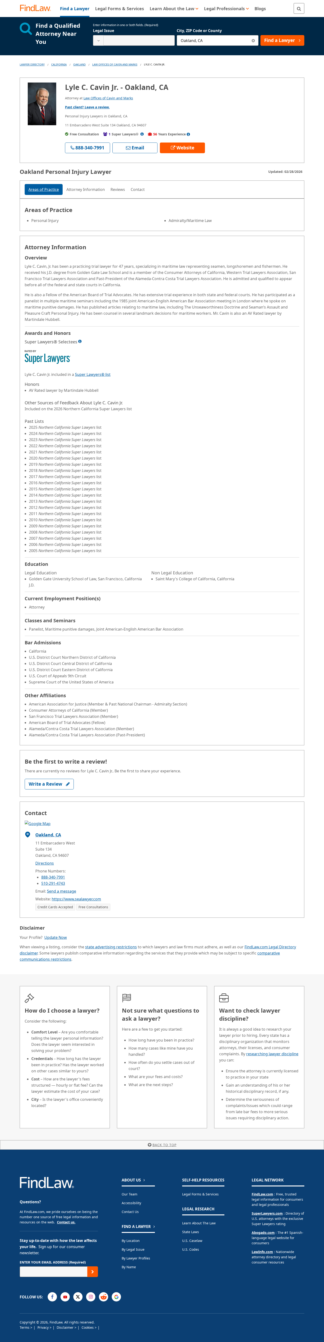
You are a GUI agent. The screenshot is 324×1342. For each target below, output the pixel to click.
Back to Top (164, 1145)
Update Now (55, 937)
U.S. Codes (190, 1249)
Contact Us (130, 1211)
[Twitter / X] (78, 1296)
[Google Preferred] (116, 1296)
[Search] (299, 8)
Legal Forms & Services (200, 1194)
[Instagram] (90, 1296)
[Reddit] (103, 1296)
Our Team (129, 1194)
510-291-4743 (53, 883)
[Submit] (92, 1271)
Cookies (88, 1327)
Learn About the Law (199, 1223)
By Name (129, 1267)
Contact (138, 189)
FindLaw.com (262, 1194)
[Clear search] (253, 40)
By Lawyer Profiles (136, 1258)
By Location (131, 1240)
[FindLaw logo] (37, 8)
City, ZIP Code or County (199, 30)
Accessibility (131, 1203)
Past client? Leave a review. (87, 107)
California (59, 64)
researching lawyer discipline (272, 1053)
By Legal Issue (133, 1249)
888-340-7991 (53, 877)
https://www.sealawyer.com (76, 899)
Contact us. (66, 1222)
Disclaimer (65, 1327)
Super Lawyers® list (93, 374)
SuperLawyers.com (267, 1213)
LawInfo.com (262, 1252)
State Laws (190, 1232)
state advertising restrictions (111, 947)
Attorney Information (85, 189)
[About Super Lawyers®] (142, 134)
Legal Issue (103, 30)
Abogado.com (263, 1232)
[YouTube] (65, 1296)
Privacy (43, 1327)
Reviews (118, 189)
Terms (25, 1327)
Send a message (61, 891)
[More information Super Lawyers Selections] (80, 341)
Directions (44, 863)
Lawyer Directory (32, 64)
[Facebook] (52, 1296)
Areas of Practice (43, 189)
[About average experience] (188, 134)
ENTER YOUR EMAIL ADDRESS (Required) (53, 1262)
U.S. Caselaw (192, 1240)
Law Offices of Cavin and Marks (114, 64)
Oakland (79, 64)
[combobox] (134, 40)
